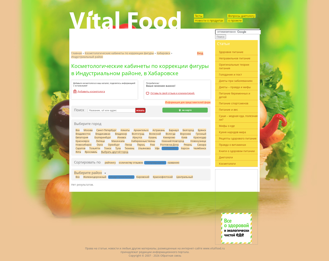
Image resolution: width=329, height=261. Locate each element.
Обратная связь (170, 255)
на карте (186, 110)
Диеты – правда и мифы (235, 87)
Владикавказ (102, 133)
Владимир (121, 133)
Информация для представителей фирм (188, 102)
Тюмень (129, 148)
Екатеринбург (102, 137)
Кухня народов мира (232, 132)
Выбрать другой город (114, 152)
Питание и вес (228, 109)
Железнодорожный (94, 177)
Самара (201, 144)
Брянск (202, 130)
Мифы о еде (227, 126)
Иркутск (137, 137)
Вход (200, 53)
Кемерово (169, 137)
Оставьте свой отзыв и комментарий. (172, 93)
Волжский (155, 133)
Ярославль (91, 152)
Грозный (201, 133)
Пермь (141, 144)
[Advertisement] (236, 190)
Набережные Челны (143, 141)
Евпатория (82, 137)
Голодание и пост (230, 74)
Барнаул (174, 130)
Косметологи (227, 163)
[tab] (88, 173)
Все (78, 130)
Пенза (128, 144)
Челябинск (199, 148)
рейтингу (110, 162)
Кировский (142, 177)
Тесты (198, 16)
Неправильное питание (234, 58)
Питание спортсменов (233, 103)
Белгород (188, 130)
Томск (107, 148)
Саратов (80, 148)
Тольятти (94, 148)
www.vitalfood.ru (214, 248)
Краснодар (199, 137)
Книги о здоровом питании (237, 151)
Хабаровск (163, 53)
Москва (88, 130)
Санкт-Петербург (106, 130)
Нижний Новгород (173, 141)
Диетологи (226, 157)
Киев (184, 137)
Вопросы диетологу (241, 16)
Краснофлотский (163, 177)
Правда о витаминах (232, 145)
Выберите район (88, 172)
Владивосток (83, 133)
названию (173, 162)
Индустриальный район (87, 57)
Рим (152, 144)
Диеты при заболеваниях (235, 81)
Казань (153, 137)
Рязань (188, 144)
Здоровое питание (231, 52)
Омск (100, 144)
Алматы (125, 130)
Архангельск (141, 130)
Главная (76, 53)
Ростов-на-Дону (169, 144)
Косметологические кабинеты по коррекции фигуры (119, 53)
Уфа (157, 148)
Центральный (184, 177)
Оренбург (114, 144)
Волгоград (138, 133)
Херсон (185, 148)
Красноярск (82, 141)
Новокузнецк (198, 141)
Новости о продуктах (209, 20)
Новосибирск (84, 144)
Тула (118, 148)
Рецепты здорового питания (237, 138)
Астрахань (159, 130)
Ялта (78, 152)
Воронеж (185, 133)
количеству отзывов (131, 162)
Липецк (100, 141)
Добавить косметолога (91, 91)
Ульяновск (144, 148)
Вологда (170, 133)
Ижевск (121, 137)
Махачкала (118, 141)
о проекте (235, 20)
